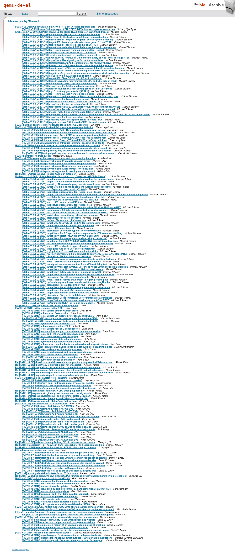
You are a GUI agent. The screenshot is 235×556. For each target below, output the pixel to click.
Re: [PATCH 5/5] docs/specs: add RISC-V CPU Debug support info (50, 390)
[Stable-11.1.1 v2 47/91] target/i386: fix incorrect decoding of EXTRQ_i (59, 181)
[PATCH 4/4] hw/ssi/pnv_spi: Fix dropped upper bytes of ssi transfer (58, 383)
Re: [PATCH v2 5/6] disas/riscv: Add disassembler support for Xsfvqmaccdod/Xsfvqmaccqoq (64, 362)
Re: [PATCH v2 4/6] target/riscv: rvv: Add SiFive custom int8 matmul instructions (57, 367)
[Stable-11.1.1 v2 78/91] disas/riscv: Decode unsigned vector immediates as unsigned (67, 297)
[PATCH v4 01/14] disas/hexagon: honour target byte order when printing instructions (67, 538)
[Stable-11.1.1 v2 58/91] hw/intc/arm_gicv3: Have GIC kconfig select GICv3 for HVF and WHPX (71, 207)
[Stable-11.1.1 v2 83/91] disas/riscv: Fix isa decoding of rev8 (53, 285)
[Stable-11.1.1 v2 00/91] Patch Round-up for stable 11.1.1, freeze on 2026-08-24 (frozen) (60, 176)
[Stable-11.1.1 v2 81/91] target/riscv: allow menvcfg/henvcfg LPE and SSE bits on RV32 (68, 274)
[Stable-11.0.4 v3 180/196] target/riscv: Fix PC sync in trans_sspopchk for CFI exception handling (73, 68)
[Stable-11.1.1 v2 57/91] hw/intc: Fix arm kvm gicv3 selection (54, 220)
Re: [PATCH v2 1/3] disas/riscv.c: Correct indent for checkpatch (48, 365)
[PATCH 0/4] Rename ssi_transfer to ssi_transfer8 (41, 378)
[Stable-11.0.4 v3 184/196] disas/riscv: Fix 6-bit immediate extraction (58, 86)
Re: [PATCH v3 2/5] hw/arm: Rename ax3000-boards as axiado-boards (58, 429)
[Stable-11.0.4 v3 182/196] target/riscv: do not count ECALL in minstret (59, 52)
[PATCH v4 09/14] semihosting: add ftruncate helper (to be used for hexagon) (62, 540)
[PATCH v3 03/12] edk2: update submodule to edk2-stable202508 (56, 504)
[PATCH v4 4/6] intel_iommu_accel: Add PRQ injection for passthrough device (63, 130)
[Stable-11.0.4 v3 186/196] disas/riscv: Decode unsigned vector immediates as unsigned (68, 109)
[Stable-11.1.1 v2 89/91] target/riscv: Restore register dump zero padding (60, 292)
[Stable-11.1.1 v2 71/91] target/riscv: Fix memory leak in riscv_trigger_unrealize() (64, 238)
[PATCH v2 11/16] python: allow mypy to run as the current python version (61, 331)
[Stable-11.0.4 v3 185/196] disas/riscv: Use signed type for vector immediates (62, 60)
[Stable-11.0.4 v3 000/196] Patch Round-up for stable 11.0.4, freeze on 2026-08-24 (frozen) (62, 32)
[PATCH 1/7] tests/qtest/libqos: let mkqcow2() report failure (53, 468)
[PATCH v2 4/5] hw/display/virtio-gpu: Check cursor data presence (57, 166)
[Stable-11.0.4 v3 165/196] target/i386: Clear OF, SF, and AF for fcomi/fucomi (62, 78)
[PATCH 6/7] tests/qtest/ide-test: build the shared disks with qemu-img (59, 470)
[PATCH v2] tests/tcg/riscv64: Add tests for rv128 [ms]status (46, 473)
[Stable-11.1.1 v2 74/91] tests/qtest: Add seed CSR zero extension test (58, 248)
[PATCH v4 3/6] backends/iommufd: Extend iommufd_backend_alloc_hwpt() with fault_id (69, 132)
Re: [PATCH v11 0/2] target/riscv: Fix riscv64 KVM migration (46, 305)
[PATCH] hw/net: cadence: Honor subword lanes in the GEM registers (51, 125)
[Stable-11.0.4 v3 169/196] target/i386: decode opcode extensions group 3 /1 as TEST (66, 42)
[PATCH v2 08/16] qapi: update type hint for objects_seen (52, 349)
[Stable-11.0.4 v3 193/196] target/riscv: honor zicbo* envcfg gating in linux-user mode (67, 88)
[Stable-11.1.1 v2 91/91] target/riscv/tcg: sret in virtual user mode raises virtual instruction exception (75, 267)
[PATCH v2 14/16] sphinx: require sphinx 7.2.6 (46, 326)
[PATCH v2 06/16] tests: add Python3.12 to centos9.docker (52, 334)
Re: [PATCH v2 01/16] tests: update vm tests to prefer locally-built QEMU (60, 318)
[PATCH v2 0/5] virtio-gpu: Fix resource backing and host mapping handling (55, 158)
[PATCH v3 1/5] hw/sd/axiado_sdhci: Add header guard (51, 419)
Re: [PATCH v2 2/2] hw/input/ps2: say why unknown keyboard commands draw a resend (68, 153)
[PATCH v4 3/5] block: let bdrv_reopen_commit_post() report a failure (58, 522)
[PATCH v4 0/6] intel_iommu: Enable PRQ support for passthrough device (54, 127)
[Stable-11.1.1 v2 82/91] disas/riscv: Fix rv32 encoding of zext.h (55, 277)
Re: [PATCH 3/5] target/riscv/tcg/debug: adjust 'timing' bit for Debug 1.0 (52, 396)
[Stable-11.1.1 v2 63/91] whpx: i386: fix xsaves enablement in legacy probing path (65, 279)
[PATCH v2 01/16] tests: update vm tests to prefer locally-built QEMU (58, 316)
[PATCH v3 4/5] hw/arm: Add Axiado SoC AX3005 (48, 406)
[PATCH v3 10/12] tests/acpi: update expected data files (51, 501)
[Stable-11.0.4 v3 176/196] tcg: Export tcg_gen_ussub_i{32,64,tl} (55, 91)
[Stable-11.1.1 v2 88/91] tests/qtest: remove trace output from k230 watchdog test (64, 264)
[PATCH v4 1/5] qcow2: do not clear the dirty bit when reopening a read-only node (65, 530)
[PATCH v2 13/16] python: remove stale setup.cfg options (52, 339)
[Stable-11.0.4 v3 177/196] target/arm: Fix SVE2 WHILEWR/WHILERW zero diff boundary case (71, 106)
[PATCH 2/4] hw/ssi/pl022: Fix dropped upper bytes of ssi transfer (56, 385)
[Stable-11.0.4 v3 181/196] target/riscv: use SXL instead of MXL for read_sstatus (64, 122)
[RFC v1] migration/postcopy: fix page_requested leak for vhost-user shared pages (59, 512)
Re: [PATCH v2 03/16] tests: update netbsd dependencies (52, 357)
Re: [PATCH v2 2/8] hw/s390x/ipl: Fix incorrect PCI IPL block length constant (55, 447)
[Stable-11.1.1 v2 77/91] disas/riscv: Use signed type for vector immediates (61, 230)
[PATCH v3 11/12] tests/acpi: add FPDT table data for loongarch (55, 494)
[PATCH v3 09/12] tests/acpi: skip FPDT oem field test (50, 496)
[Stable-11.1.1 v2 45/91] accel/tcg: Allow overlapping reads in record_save (61, 184)
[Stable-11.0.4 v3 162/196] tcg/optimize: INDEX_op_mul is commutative (59, 83)
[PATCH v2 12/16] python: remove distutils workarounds (51, 341)
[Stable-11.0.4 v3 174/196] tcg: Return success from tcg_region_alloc (58, 94)
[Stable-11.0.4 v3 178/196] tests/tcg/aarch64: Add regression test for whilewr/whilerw (66, 63)
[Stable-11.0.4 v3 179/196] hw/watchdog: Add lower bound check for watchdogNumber (67, 65)
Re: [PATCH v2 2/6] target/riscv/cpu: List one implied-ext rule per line (51, 375)
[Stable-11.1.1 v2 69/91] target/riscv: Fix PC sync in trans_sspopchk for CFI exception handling (72, 233)
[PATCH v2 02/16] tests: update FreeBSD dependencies (51, 328)
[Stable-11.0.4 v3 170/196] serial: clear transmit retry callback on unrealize (61, 55)
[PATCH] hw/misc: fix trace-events (33, 156)
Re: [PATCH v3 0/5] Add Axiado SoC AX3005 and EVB (50, 432)
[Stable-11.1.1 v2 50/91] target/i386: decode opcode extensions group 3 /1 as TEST (65, 300)
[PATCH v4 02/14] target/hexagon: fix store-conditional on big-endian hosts (61, 535)
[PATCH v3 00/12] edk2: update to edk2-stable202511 (42, 478)
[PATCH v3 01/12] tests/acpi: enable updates (45, 486)
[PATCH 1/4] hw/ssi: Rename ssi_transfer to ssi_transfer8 (52, 380)
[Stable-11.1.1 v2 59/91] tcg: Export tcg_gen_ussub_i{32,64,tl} (54, 189)
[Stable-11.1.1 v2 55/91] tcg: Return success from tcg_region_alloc (57, 205)
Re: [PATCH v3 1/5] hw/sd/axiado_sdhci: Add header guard (53, 421)
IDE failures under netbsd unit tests (34, 450)
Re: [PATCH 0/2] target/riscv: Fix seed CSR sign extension (45, 174)
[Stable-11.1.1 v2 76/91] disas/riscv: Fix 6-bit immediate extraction (56, 256)
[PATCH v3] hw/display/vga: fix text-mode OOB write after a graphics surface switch (59, 507)
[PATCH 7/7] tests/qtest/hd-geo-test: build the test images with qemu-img (60, 452)
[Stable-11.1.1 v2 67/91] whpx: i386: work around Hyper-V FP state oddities (61, 261)
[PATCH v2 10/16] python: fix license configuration (48, 359)
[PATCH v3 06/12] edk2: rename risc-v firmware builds (50, 483)
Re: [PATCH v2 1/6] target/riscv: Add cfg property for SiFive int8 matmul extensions (59, 370)
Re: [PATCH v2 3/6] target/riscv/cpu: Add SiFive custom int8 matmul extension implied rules (64, 372)
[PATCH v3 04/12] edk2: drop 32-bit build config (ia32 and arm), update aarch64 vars (66, 489)
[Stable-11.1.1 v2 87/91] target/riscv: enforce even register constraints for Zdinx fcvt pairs (69, 259)
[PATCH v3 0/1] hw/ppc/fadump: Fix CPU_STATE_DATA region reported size (55, 26)
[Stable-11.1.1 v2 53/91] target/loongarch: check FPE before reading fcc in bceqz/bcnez (68, 179)
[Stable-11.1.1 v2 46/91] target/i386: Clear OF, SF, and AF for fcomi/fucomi (61, 223)
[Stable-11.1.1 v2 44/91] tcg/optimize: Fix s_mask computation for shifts (60, 251)
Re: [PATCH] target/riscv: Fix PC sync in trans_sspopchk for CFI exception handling (59, 445)
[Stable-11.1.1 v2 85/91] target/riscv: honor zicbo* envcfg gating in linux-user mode (66, 287)
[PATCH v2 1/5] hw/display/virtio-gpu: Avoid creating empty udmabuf (58, 171)
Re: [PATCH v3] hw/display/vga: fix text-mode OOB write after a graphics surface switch (68, 509)
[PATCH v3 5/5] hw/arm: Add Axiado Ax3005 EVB (47, 408)
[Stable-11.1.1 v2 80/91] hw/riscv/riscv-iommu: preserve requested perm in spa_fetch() (67, 243)
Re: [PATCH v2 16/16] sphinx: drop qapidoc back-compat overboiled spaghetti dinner (67, 347)
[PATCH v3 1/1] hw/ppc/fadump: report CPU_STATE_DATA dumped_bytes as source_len (68, 29)
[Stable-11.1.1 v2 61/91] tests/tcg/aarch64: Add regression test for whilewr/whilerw (65, 210)
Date (25, 13)
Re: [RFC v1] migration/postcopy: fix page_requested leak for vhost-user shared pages (68, 514)
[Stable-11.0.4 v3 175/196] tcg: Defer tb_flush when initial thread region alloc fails (65, 37)
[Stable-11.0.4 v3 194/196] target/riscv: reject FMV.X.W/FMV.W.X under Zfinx (62, 101)
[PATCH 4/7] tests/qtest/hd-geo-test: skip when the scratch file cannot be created (64, 458)
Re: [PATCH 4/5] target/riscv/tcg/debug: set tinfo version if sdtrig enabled (53, 393)
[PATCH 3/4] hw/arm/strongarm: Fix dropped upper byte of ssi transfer (59, 388)
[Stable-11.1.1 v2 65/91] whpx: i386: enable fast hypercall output (55, 246)
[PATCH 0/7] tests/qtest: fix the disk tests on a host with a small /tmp (58, 455)
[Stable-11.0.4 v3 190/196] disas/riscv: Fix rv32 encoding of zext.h (56, 76)
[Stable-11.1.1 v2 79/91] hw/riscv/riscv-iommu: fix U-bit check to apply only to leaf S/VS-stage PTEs (74, 254)
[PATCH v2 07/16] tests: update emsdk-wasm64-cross (50, 310)
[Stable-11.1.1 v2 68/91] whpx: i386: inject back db (48, 228)
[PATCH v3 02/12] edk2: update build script (44, 499)
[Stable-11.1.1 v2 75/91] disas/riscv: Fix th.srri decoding (51, 217)
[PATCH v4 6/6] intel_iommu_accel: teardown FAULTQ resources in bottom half (64, 137)
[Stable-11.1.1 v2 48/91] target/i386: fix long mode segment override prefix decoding (66, 187)
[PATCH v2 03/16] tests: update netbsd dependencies (50, 354)
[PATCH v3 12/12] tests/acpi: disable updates (45, 491)
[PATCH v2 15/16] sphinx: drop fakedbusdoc (45, 313)
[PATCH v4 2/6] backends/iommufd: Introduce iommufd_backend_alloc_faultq (63, 143)
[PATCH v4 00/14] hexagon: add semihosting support (43, 532)
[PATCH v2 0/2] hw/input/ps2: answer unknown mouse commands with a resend (57, 145)
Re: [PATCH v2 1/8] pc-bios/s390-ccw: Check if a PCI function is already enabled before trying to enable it (70, 476)
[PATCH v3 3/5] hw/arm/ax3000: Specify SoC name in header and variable (60, 416)
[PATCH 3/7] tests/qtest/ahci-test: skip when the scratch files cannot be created (63, 465)
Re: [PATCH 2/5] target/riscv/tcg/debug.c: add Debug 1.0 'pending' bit (51, 398)
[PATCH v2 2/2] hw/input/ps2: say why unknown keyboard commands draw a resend (66, 150)
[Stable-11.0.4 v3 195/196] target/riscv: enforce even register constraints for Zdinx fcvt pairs (70, 96)
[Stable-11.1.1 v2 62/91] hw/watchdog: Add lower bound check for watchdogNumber (66, 282)
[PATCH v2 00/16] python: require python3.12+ (39, 308)
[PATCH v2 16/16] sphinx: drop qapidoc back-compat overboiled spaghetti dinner (65, 344)
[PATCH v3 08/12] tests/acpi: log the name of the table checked (55, 481)
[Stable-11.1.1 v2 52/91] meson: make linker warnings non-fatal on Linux (60, 199)
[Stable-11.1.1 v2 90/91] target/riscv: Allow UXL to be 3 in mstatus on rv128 (61, 272)
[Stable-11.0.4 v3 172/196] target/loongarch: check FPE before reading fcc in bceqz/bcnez (69, 47)
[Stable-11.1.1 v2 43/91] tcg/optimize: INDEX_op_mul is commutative (58, 303)
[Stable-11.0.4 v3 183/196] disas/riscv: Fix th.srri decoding (52, 117)
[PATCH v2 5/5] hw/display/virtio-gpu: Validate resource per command (59, 163)
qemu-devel (17, 5)
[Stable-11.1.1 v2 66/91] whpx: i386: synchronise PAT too (52, 202)
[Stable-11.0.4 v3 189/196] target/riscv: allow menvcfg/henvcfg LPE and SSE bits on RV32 (69, 81)
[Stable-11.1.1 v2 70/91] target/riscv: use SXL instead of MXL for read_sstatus (62, 269)
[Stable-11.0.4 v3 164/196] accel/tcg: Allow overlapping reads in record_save (62, 119)
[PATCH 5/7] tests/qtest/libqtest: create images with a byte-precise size (59, 460)
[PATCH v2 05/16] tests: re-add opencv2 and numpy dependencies (57, 352)
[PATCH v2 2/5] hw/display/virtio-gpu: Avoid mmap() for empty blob (57, 168)
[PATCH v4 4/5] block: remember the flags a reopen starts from (55, 527)
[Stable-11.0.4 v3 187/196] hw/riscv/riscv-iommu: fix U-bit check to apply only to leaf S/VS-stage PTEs (75, 57)
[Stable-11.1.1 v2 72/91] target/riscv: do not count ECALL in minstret (58, 225)
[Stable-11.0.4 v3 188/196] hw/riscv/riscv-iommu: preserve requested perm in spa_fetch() (68, 70)
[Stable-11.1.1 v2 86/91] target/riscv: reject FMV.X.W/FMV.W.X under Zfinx (60, 236)
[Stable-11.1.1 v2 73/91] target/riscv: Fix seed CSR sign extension (56, 290)
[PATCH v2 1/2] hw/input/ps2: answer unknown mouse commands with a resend (64, 148)
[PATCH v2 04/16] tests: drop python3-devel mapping (50, 336)
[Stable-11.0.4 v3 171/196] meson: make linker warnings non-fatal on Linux (61, 112)
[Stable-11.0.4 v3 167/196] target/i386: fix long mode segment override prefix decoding (67, 39)
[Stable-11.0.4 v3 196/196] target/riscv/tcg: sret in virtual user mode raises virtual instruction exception (76, 73)
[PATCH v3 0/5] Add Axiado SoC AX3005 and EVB (41, 403)
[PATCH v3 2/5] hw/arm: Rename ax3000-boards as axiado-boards (56, 427)
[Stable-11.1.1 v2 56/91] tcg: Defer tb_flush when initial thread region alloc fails (63, 197)
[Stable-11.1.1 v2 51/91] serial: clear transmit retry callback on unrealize (60, 215)
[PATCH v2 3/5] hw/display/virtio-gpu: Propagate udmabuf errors (56, 161)
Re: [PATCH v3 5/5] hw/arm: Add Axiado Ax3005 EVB (50, 411)
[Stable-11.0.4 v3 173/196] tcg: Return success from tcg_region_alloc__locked (63, 50)
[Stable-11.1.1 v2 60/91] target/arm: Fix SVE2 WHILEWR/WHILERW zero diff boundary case (70, 241)
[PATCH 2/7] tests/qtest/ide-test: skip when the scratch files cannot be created (63, 463)
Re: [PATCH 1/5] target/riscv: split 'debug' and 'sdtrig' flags (46, 401)
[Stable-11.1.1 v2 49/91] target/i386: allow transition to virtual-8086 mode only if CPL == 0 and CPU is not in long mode (85, 194)
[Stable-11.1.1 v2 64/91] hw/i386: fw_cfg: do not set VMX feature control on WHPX (65, 212)
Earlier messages (107, 13)
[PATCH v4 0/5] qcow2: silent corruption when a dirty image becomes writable (56, 517)
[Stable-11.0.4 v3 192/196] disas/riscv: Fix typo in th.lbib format (55, 99)
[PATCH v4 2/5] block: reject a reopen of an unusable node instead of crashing (63, 525)
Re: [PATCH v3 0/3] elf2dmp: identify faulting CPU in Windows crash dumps (55, 442)
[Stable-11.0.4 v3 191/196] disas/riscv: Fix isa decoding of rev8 (55, 104)
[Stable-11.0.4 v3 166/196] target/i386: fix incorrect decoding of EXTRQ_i (60, 45)
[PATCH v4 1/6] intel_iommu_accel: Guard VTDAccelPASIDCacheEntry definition (64, 140)
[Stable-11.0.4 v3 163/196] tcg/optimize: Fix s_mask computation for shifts (61, 34)
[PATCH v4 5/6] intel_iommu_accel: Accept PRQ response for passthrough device (65, 135)
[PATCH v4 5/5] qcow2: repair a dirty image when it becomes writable (58, 519)
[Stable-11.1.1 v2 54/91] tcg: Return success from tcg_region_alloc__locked (61, 192)
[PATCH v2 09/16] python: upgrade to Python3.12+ (48, 323)
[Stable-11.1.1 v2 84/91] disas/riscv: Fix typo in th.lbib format (54, 295)
